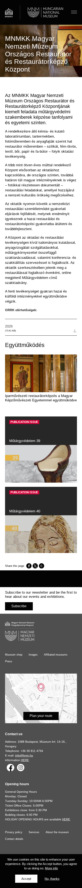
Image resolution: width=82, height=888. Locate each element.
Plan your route (41, 716)
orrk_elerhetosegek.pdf (41, 330)
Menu (74, 12)
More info (51, 868)
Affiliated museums (55, 654)
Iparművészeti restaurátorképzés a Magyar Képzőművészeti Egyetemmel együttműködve (41, 398)
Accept (26, 878)
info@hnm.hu (24, 755)
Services (34, 832)
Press (8, 661)
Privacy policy (13, 832)
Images (33, 654)
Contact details (14, 838)
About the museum (57, 832)
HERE (25, 760)
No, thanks (52, 878)
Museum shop (13, 654)
